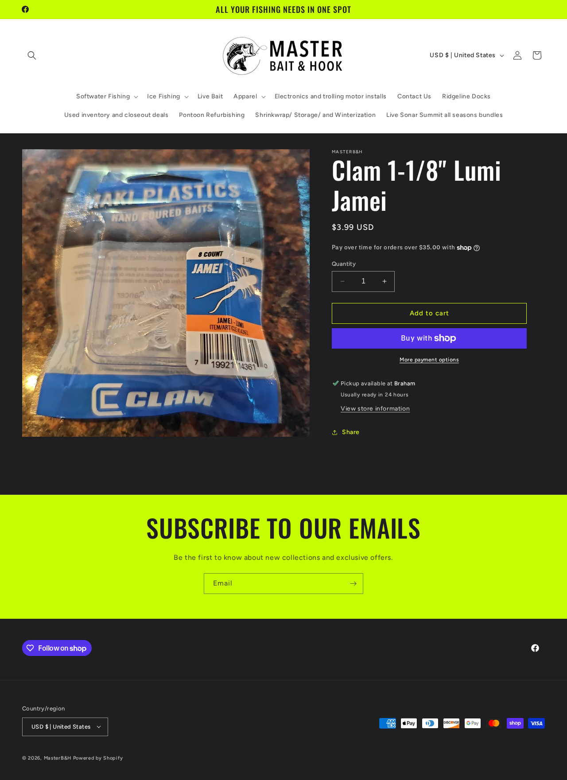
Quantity (344, 263)
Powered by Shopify (98, 758)
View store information (375, 408)
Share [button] (351, 432)
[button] (32, 55)
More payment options (429, 360)
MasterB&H (57, 758)
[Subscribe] (353, 583)
